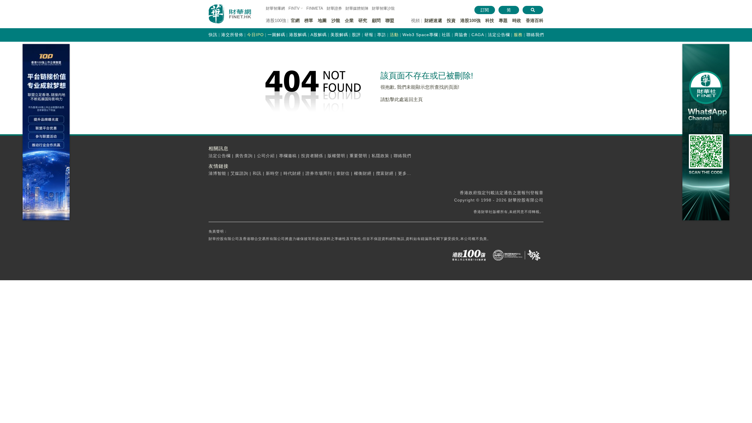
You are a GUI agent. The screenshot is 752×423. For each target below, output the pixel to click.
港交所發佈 (232, 34)
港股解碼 (298, 34)
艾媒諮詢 (239, 173)
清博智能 (217, 173)
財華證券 (334, 8)
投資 (451, 20)
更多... (404, 173)
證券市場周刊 (319, 173)
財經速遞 (433, 20)
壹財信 (343, 173)
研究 (362, 20)
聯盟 (389, 20)
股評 (356, 34)
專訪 (381, 34)
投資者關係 (312, 155)
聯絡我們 (535, 34)
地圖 (322, 20)
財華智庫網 (275, 8)
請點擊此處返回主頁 (401, 99)
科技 (489, 20)
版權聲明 (336, 155)
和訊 (257, 173)
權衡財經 (363, 173)
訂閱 (485, 10)
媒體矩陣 (356, 8)
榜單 (308, 20)
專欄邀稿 (288, 155)
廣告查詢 (244, 155)
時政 (516, 20)
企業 (349, 20)
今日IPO (255, 34)
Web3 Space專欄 (420, 34)
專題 (503, 20)
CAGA (477, 34)
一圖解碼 (276, 34)
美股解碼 (339, 34)
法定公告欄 (499, 34)
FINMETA (314, 8)
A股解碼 (318, 34)
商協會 (461, 34)
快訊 (213, 34)
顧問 (376, 20)
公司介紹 (266, 155)
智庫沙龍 (383, 8)
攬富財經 (385, 173)
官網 (295, 20)
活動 (394, 34)
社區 (446, 34)
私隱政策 (380, 155)
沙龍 (335, 20)
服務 (518, 34)
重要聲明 (358, 155)
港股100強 (470, 20)
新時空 (272, 173)
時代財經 (292, 173)
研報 (369, 34)
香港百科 (534, 20)
